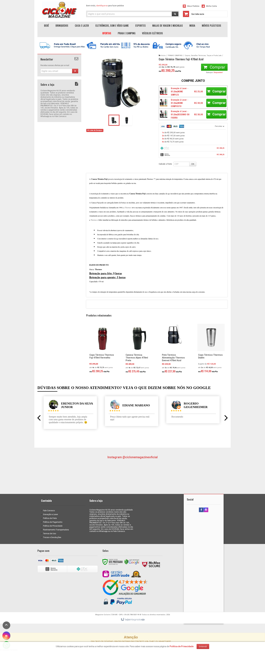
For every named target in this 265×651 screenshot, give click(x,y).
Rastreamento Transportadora (56, 530)
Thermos (128, 207)
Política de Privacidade (52, 526)
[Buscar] (175, 14)
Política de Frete (50, 518)
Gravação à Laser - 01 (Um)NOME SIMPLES (179, 91)
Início (163, 55)
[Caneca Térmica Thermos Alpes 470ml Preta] (138, 349)
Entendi (203, 646)
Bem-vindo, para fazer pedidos (105, 6)
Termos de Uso (49, 533)
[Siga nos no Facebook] (201, 510)
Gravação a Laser (50, 514)
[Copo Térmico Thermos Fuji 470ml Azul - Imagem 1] (113, 120)
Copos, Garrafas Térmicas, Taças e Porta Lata (203, 55)
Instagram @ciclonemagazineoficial (132, 457)
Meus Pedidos (193, 6)
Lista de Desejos (95, 130)
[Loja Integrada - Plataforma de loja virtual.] (132, 620)
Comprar (217, 67)
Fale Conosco (49, 511)
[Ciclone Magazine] (59, 10)
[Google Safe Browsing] (131, 562)
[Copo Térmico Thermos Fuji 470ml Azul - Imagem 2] (126, 120)
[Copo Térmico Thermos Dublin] (211, 349)
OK (192, 163)
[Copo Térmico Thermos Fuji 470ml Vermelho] (102, 349)
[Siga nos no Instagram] (206, 510)
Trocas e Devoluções (52, 537)
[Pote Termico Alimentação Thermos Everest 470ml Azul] (175, 349)
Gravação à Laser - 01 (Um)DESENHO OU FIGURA (180, 114)
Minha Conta (211, 6)
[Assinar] (75, 71)
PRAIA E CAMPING (175, 55)
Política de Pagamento (52, 522)
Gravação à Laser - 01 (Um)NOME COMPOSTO (179, 103)
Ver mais (104, 361)
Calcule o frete (165, 164)
